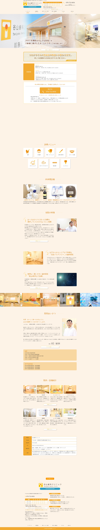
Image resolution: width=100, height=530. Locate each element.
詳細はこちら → (39, 287)
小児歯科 (39, 154)
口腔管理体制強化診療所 (32, 6)
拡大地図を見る (50, 478)
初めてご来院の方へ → (50, 49)
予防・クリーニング (50, 154)
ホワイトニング (33, 165)
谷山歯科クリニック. (52, 528)
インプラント (65, 165)
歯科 (28, 154)
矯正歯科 (54, 165)
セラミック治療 (72, 154)
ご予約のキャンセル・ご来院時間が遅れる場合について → (52, 9)
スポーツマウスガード (44, 165)
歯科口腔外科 (60, 154)
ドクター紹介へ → (50, 346)
